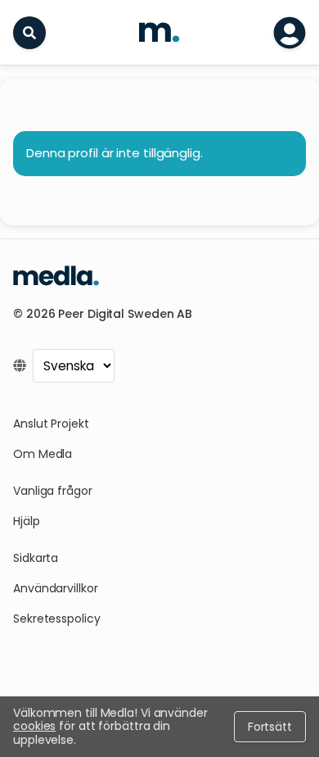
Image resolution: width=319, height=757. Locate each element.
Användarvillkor (55, 588)
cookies (34, 726)
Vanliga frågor (52, 491)
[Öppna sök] (29, 32)
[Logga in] (289, 32)
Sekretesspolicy (57, 618)
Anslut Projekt (51, 423)
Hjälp (26, 521)
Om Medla (42, 454)
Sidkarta (35, 558)
